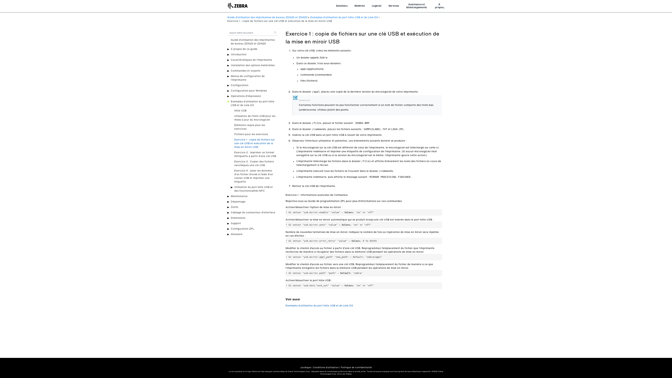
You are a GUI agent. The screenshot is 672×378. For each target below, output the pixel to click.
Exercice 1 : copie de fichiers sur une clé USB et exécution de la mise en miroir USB (254, 143)
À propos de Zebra (439, 6)
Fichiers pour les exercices (251, 134)
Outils (234, 207)
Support (236, 223)
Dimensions (238, 218)
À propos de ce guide (244, 49)
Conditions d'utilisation (326, 367)
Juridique (305, 367)
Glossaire (237, 234)
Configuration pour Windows (249, 91)
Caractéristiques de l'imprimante (251, 60)
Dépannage (238, 202)
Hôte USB (240, 111)
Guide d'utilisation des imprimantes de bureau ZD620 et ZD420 (267, 17)
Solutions (342, 6)
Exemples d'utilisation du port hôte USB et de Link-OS (344, 17)
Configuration (239, 85)
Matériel (360, 6)
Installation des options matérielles (253, 65)
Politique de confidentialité (356, 367)
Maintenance (239, 196)
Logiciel (377, 6)
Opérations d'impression (246, 96)
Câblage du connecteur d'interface (253, 212)
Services (393, 6)
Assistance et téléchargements (416, 6)
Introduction (239, 54)
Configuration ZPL (242, 229)
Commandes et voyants (245, 71)
